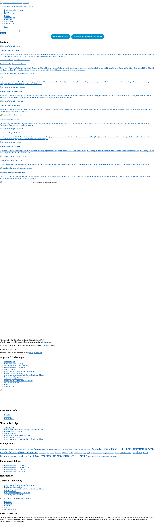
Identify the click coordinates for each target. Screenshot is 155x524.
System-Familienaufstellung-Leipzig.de (18, 498)
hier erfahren (46, 342)
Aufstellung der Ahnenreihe (13, 379)
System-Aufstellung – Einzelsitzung (16, 365)
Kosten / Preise (9, 19)
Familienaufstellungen (140, 448)
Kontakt (7, 415)
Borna (64, 449)
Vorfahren (101, 456)
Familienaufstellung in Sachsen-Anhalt (17, 467)
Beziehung (49, 449)
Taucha (89, 456)
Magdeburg (94, 453)
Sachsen (14, 456)
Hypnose (7, 16)
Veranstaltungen (9, 18)
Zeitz (111, 456)
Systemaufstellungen (48, 455)
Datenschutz (8, 504)
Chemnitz (75, 449)
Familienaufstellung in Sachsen (14, 465)
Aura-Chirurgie (9, 23)
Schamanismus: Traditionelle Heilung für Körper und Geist (23, 429)
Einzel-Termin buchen (60, 36)
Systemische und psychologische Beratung (18, 381)
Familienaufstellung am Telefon (14, 367)
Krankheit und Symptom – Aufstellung (17, 377)
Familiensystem (42, 453)
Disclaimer (7, 505)
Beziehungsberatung (57, 449)
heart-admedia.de (10, 509)
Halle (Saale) (58, 453)
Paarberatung (126, 452)
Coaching (80, 449)
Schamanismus (9, 21)
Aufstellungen (13, 449)
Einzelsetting (97, 449)
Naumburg (117, 452)
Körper (73, 452)
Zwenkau (115, 456)
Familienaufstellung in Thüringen (15, 469)
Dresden (89, 449)
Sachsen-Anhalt (27, 456)
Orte (5, 507)
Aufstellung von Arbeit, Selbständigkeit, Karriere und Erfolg (24, 375)
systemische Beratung (74, 455)
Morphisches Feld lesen (12, 14)
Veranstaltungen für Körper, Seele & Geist (88, 36)
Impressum (7, 502)
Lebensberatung (79, 453)
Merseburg (99, 452)
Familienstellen (28, 452)
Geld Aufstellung (10, 369)
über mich (7, 417)
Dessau (84, 449)
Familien (122, 449)
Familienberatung (9, 452)
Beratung (7, 12)
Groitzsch (52, 452)
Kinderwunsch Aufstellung (13, 373)
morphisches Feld (108, 453)
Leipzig (87, 452)
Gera (48, 453)
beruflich (44, 449)
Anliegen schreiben (35, 353)
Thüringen (94, 456)
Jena (70, 453)
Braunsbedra (69, 449)
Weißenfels (106, 456)
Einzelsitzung (109, 448)
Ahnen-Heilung (4, 449)
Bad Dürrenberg (23, 449)
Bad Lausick (31, 449)
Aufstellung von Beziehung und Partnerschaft (19, 371)
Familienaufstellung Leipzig (13, 10)
